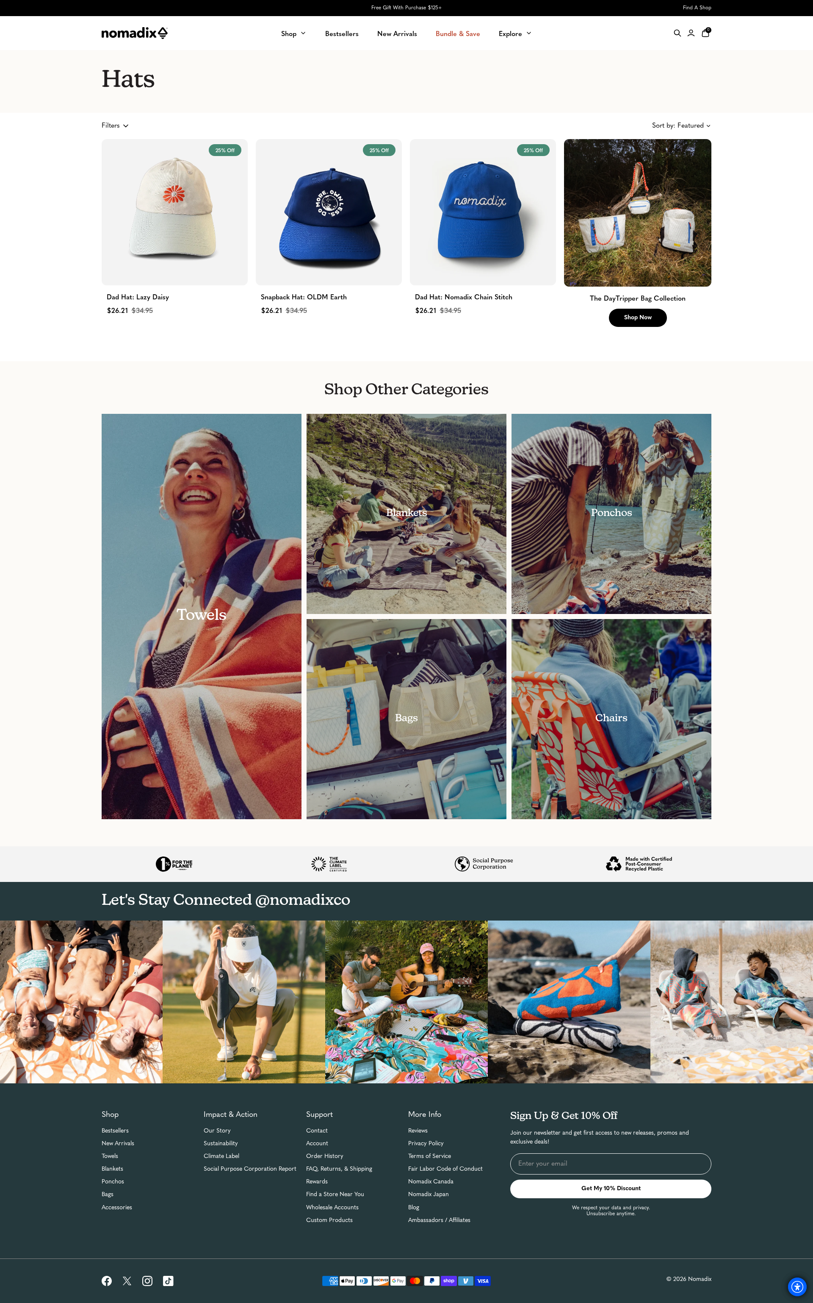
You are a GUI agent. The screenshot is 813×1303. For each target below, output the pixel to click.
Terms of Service (429, 1156)
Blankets (112, 1169)
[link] (107, 1281)
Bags (107, 1194)
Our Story (217, 1131)
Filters (111, 126)
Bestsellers (115, 1131)
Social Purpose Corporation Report (250, 1169)
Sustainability (221, 1144)
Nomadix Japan (428, 1194)
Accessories (117, 1208)
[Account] (691, 33)
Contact (317, 1131)
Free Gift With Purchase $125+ (406, 8)
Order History (324, 1156)
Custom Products (329, 1220)
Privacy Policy (426, 1144)
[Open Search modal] (677, 33)
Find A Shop (697, 8)
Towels (110, 1156)
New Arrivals (118, 1144)
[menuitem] (293, 33)
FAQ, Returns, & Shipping (339, 1169)
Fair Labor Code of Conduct (445, 1169)
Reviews (418, 1131)
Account (317, 1144)
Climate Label (221, 1156)
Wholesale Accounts (332, 1208)
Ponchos (113, 1182)
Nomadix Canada (431, 1182)
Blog (413, 1208)
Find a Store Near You (335, 1194)
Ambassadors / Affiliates (439, 1220)
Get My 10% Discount (611, 1189)
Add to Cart (174, 268)
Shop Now (638, 318)
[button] (637, 213)
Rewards (317, 1182)
